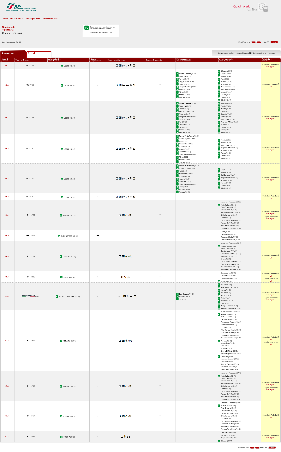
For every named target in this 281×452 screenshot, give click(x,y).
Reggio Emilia (184, 81)
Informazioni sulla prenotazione (101, 32)
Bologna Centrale (185, 87)
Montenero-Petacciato (228, 202)
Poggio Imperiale (226, 278)
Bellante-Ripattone (227, 364)
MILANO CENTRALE (67, 296)
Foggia (223, 74)
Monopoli (224, 92)
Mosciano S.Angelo (227, 359)
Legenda (272, 53)
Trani (222, 79)
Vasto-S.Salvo (226, 205)
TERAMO (67, 341)
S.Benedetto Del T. (227, 287)
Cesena (182, 124)
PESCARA (67, 215)
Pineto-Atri (224, 348)
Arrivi (31, 53)
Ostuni (223, 97)
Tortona (182, 146)
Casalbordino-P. (226, 210)
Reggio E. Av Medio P (228, 308)
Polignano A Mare (227, 89)
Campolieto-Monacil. (228, 239)
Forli (180, 122)
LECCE (67, 66)
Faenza (182, 89)
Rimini (181, 92)
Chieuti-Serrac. (226, 275)
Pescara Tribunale (227, 225)
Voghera (182, 149)
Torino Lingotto (184, 138)
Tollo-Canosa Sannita (228, 220)
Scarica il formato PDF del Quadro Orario (251, 53)
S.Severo (224, 71)
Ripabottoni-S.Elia (227, 237)
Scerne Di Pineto (227, 351)
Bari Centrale (225, 87)
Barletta (223, 76)
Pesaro (223, 293)
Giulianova (224, 357)
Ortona (223, 218)
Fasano (223, 95)
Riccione (224, 295)
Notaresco (224, 361)
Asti (180, 141)
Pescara (182, 97)
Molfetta (223, 84)
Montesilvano (225, 343)
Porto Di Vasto (226, 207)
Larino (223, 232)
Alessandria (183, 144)
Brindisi (223, 100)
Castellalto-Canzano (228, 367)
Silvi (222, 346)
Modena (182, 84)
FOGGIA (67, 277)
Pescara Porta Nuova (228, 228)
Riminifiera (224, 300)
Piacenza (182, 76)
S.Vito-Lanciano (226, 215)
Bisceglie (224, 81)
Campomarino (226, 273)
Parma (181, 79)
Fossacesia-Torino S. (228, 212)
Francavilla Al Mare (227, 223)
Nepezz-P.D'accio (227, 369)
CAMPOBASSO (67, 236)
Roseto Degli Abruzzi (228, 353)
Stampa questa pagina (225, 53)
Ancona (182, 95)
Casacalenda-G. (226, 234)
